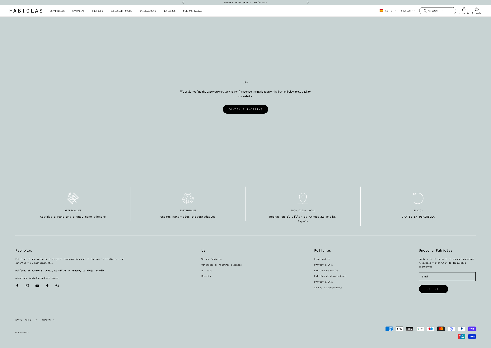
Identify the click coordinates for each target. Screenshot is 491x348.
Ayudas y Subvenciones (328, 287)
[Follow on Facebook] (17, 286)
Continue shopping (245, 109)
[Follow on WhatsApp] (57, 286)
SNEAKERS (97, 10)
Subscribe (433, 289)
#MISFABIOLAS (148, 10)
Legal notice (322, 259)
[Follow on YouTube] (37, 286)
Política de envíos (326, 270)
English (406, 11)
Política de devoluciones (330, 276)
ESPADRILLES (57, 10)
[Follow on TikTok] (47, 286)
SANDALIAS (78, 10)
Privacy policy (323, 264)
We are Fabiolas (211, 259)
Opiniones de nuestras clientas (221, 264)
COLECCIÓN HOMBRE (121, 10)
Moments (206, 276)
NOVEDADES (169, 10)
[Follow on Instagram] (27, 286)
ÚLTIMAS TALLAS (192, 10)
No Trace (206, 270)
